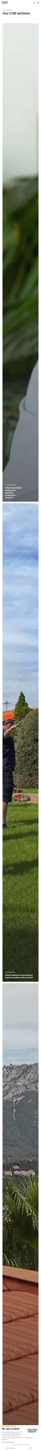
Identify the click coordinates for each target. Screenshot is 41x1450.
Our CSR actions (10, 485)
